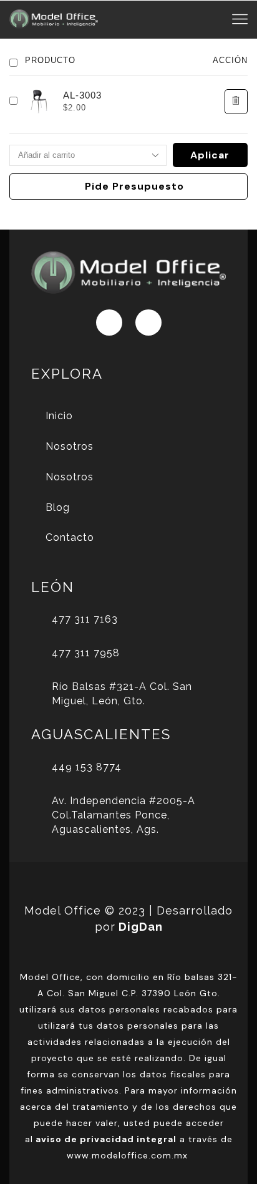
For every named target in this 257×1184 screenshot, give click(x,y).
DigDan (141, 926)
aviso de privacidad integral (106, 1139)
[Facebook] (109, 322)
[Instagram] (148, 322)
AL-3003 (82, 95)
